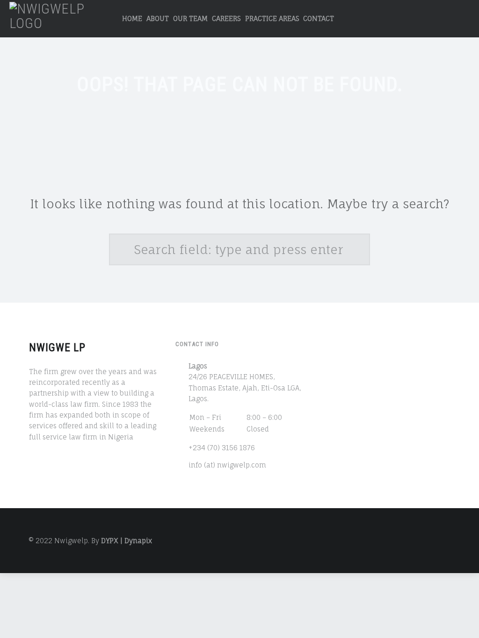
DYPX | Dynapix (126, 541)
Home (132, 18)
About (157, 18)
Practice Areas (272, 18)
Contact (318, 18)
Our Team (190, 18)
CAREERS (226, 18)
